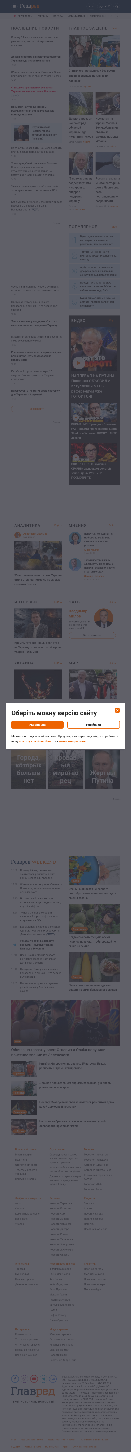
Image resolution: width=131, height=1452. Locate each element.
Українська (37, 725)
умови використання (72, 741)
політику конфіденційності (36, 741)
